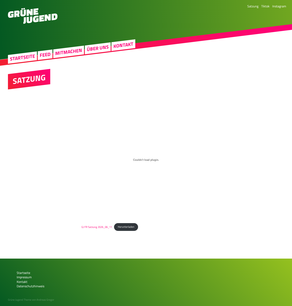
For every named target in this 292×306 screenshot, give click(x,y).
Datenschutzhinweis (30, 286)
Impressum (24, 277)
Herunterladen (126, 227)
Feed (45, 54)
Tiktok (265, 6)
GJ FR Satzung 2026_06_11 (96, 227)
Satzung (252, 6)
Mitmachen (68, 52)
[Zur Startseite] (33, 22)
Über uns (98, 48)
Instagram (279, 6)
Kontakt (123, 45)
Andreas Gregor (45, 300)
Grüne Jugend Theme (19, 300)
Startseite (22, 57)
